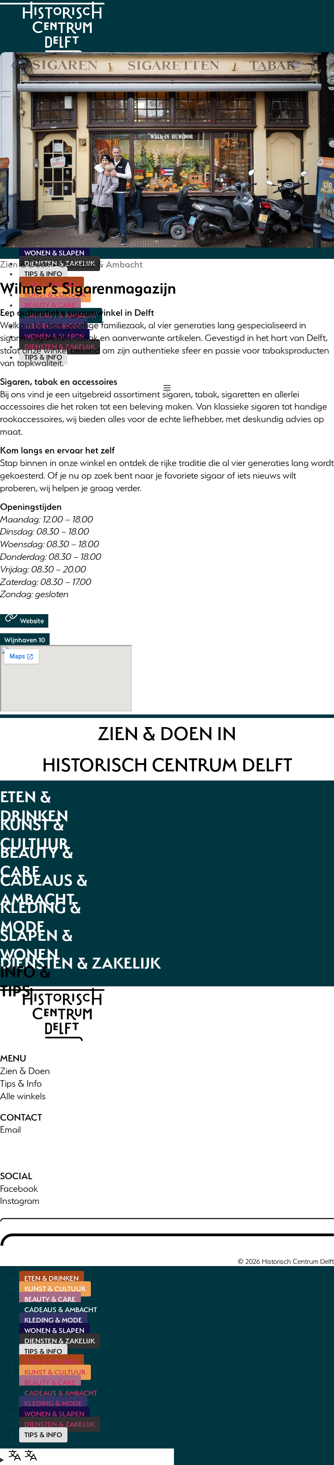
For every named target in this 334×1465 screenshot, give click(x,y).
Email (10, 1129)
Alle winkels (23, 1096)
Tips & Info (21, 1083)
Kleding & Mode (53, 1320)
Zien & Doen (25, 264)
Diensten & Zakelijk (59, 1341)
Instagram (20, 1200)
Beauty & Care (50, 1299)
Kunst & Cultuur (55, 1289)
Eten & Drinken (51, 1278)
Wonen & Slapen (54, 1330)
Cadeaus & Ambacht (101, 264)
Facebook (19, 1188)
